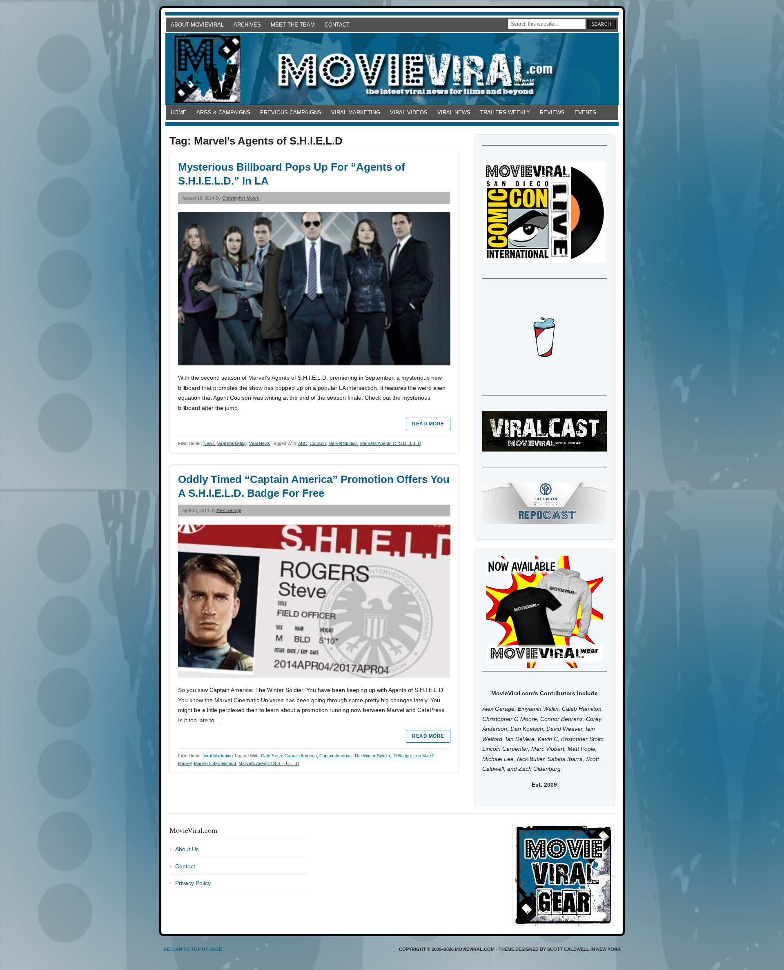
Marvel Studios (343, 443)
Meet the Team (293, 25)
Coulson (318, 443)
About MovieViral (197, 25)
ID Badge (401, 755)
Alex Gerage (228, 510)
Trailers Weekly (505, 112)
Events (585, 112)
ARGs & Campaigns (223, 112)
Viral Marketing (355, 112)
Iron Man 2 (423, 755)
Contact (337, 25)
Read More (428, 424)
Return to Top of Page (192, 949)
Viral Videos (409, 112)
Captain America (301, 755)
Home (179, 112)
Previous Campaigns (290, 112)
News (209, 443)
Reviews (552, 112)
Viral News (453, 112)
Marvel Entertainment (215, 763)
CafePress (271, 755)
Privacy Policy (193, 883)
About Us (187, 849)
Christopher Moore (240, 198)
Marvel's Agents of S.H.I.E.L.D (390, 443)
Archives (247, 25)
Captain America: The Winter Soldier (354, 755)
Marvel (185, 763)
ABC (302, 443)
